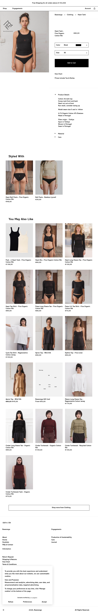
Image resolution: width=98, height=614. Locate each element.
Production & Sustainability (61, 537)
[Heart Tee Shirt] (19, 287)
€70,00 (68, 311)
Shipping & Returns (9, 559)
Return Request (8, 557)
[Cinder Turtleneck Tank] (19, 472)
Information (6, 549)
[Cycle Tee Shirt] (19, 333)
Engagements (56, 529)
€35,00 (38, 199)
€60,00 (38, 262)
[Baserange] (9, 26)
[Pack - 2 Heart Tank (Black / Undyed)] (19, 240)
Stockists (5, 542)
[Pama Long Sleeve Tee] (49, 287)
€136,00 (9, 264)
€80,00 (38, 311)
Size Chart (58, 74)
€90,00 (38, 355)
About (4, 537)
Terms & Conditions (9, 564)
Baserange (58, 15)
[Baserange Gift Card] (49, 379)
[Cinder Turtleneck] (49, 426)
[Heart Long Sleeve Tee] (78, 240)
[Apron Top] (49, 333)
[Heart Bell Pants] (19, 177)
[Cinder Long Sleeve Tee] (19, 426)
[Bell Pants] (49, 177)
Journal (54, 542)
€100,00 (68, 264)
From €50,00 (40, 401)
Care (53, 540)
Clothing (70, 15)
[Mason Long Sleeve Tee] (78, 379)
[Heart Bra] (49, 240)
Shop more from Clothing (61, 507)
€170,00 (68, 403)
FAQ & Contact (7, 545)
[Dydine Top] (78, 333)
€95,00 (9, 311)
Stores (4, 540)
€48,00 (9, 201)
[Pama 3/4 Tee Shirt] (78, 287)
